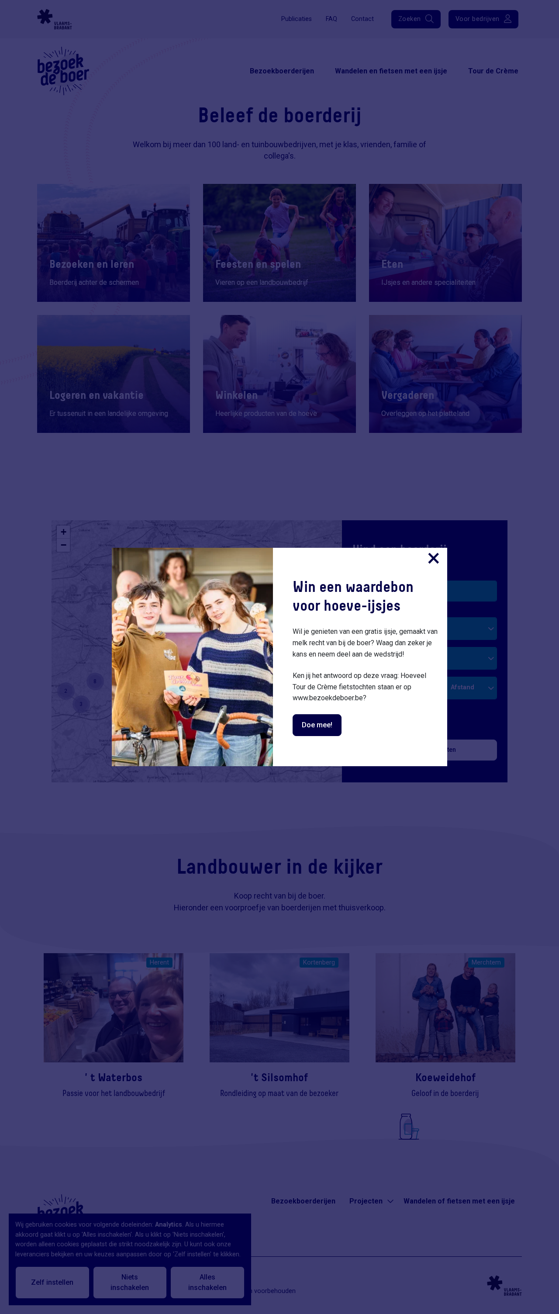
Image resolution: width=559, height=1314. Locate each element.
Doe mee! (317, 725)
